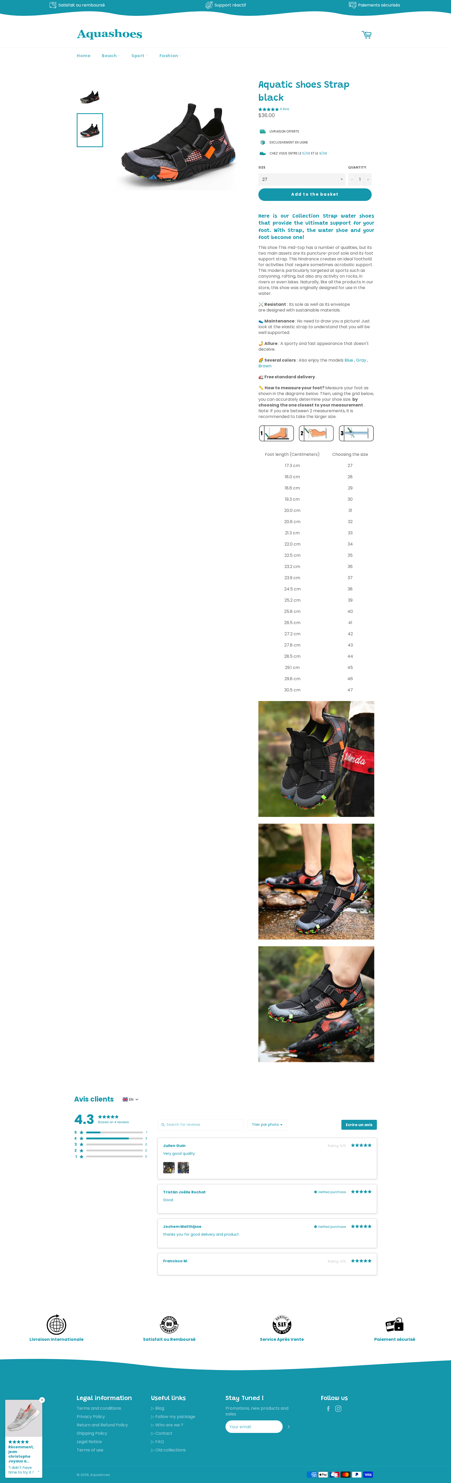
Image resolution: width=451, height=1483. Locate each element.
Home (83, 56)
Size (261, 167)
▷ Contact (162, 1433)
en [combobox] (131, 1099)
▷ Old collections (168, 1450)
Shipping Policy (92, 1433)
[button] (273, 110)
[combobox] (267, 1125)
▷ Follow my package (173, 1417)
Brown (264, 366)
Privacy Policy (91, 1417)
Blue (349, 360)
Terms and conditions (99, 1408)
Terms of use (90, 1450)
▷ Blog (157, 1408)
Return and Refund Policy (102, 1425)
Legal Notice (89, 1442)
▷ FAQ (157, 1442)
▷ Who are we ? (167, 1425)
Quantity (357, 167)
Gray (361, 360)
